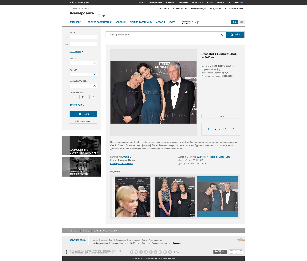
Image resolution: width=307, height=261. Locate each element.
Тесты (144, 240)
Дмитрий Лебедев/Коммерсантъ (213, 157)
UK (229, 3)
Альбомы (120, 22)
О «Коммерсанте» (100, 243)
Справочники (121, 240)
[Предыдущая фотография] (208, 129)
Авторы (160, 22)
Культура (126, 157)
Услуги (172, 22)
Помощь (86, 231)
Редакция (114, 243)
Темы (111, 240)
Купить (220, 116)
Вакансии (146, 243)
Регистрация (83, 3)
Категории (75, 22)
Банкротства (180, 9)
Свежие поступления (100, 22)
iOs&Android (135, 243)
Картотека (163, 9)
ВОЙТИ (73, 3)
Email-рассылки (155, 240)
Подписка (215, 9)
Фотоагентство (234, 9)
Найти (86, 114)
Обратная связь (78, 240)
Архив (95, 240)
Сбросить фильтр (83, 121)
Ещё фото (115, 171)
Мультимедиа (134, 240)
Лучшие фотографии (141, 22)
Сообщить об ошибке (121, 163)
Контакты (74, 231)
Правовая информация (161, 243)
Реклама (177, 243)
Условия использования (105, 231)
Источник (75, 51)
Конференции (198, 9)
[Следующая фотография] (233, 129)
